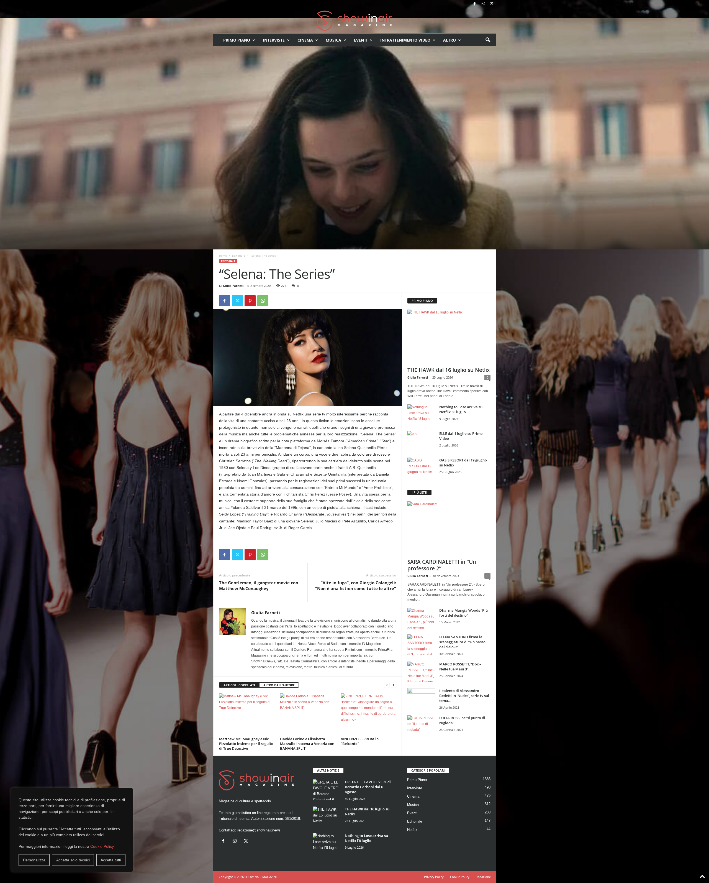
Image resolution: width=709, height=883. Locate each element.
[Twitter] (492, 4)
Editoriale (238, 255)
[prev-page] (387, 685)
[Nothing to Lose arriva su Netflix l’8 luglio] (421, 414)
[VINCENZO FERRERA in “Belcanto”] (368, 714)
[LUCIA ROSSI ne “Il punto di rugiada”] (421, 725)
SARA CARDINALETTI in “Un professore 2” (441, 565)
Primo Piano (236, 40)
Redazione (483, 877)
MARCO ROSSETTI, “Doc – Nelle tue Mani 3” (460, 667)
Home (223, 255)
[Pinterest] (250, 300)
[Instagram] (483, 4)
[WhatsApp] (262, 300)
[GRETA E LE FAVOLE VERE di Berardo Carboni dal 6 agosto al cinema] (327, 789)
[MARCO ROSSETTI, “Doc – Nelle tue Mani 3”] (421, 672)
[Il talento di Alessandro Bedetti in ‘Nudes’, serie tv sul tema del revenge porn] (421, 700)
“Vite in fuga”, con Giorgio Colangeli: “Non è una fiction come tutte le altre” (355, 585)
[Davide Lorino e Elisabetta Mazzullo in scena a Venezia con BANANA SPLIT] (307, 714)
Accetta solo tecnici (73, 860)
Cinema (305, 40)
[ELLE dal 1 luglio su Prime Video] (421, 441)
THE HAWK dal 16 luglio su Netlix (448, 370)
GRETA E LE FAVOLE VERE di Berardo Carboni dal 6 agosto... (368, 786)
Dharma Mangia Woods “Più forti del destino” (463, 613)
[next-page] (393, 685)
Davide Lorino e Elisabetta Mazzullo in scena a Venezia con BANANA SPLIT (307, 743)
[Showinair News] (354, 20)
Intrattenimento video (405, 40)
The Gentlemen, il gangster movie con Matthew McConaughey (258, 585)
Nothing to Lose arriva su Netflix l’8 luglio (460, 409)
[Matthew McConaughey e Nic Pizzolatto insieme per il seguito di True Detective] (246, 714)
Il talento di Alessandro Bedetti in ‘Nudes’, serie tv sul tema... (464, 695)
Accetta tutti (111, 860)
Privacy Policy (434, 877)
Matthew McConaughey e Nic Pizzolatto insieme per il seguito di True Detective (246, 743)
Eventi (361, 40)
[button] (488, 40)
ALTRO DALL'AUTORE (279, 685)
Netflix (412, 830)
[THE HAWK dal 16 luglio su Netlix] (448, 336)
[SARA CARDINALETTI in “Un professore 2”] (448, 528)
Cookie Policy (102, 846)
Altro (449, 40)
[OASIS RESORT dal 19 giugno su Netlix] (421, 468)
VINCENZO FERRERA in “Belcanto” (360, 741)
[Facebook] (474, 4)
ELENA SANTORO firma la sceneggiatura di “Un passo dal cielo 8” (462, 641)
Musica (333, 40)
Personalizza (34, 860)
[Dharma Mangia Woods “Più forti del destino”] (421, 618)
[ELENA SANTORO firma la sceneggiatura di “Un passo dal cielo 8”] (421, 644)
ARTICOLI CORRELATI (239, 685)
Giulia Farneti (233, 286)
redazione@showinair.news (259, 830)
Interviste (274, 40)
